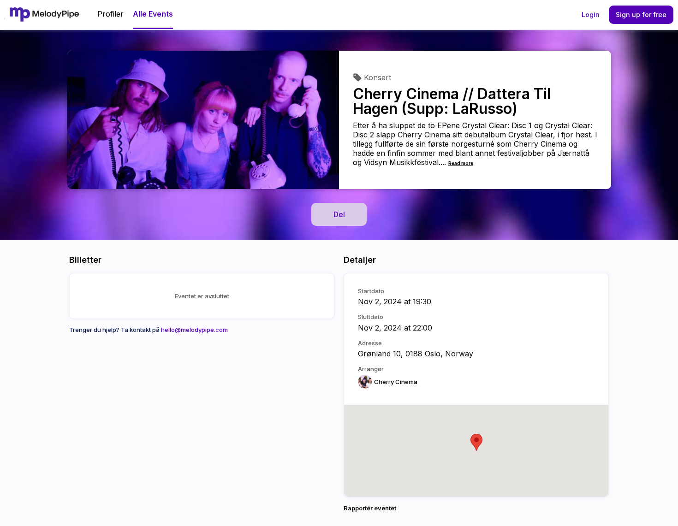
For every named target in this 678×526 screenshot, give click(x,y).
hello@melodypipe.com (194, 329)
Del (339, 214)
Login (591, 14)
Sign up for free (641, 14)
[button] (476, 442)
